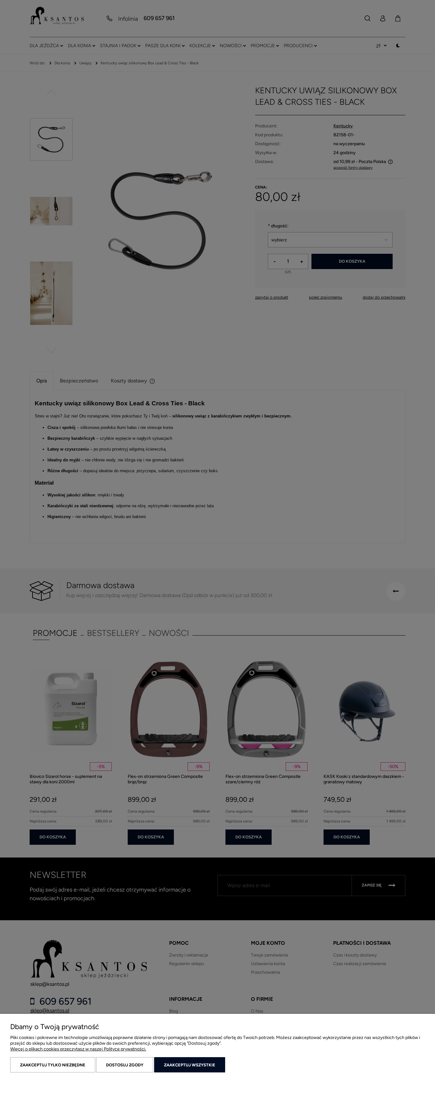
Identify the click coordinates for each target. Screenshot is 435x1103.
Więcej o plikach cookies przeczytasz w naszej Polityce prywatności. (78, 1049)
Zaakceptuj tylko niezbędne (52, 1065)
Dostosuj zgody (124, 1065)
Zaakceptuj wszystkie (189, 1065)
